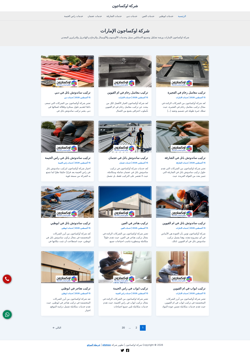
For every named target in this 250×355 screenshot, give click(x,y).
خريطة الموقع (93, 344)
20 (123, 327)
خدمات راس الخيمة (73, 16)
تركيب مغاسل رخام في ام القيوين (127, 92)
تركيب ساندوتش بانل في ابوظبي (70, 223)
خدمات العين (148, 16)
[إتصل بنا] (7, 279)
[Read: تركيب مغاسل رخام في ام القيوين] (125, 71)
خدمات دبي (131, 16)
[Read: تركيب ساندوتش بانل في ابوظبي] (67, 201)
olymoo (106, 344)
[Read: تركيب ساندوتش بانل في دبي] (67, 71)
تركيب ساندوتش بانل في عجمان (128, 158)
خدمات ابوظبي (166, 16)
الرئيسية (182, 16)
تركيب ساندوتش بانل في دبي (72, 92)
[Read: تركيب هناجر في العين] (125, 201)
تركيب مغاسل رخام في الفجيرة (186, 92)
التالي (57, 327)
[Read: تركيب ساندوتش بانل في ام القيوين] (182, 201)
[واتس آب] (7, 314)
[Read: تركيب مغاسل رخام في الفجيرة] (182, 71)
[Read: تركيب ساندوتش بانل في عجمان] (125, 136)
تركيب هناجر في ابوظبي (75, 288)
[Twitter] (122, 350)
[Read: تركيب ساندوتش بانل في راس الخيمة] (67, 136)
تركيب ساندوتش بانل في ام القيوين (183, 223)
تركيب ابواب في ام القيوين (189, 288)
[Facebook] (127, 350)
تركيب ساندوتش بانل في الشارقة (185, 158)
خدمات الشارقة (114, 16)
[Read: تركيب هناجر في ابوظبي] (67, 266)
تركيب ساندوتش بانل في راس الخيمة (67, 158)
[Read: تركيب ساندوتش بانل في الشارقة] (182, 136)
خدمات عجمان (95, 16)
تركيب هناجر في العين (134, 223)
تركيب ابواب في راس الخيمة (130, 288)
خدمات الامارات (182, 97)
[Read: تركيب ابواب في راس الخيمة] (125, 266)
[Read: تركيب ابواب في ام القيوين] (182, 266)
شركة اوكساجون (125, 5)
